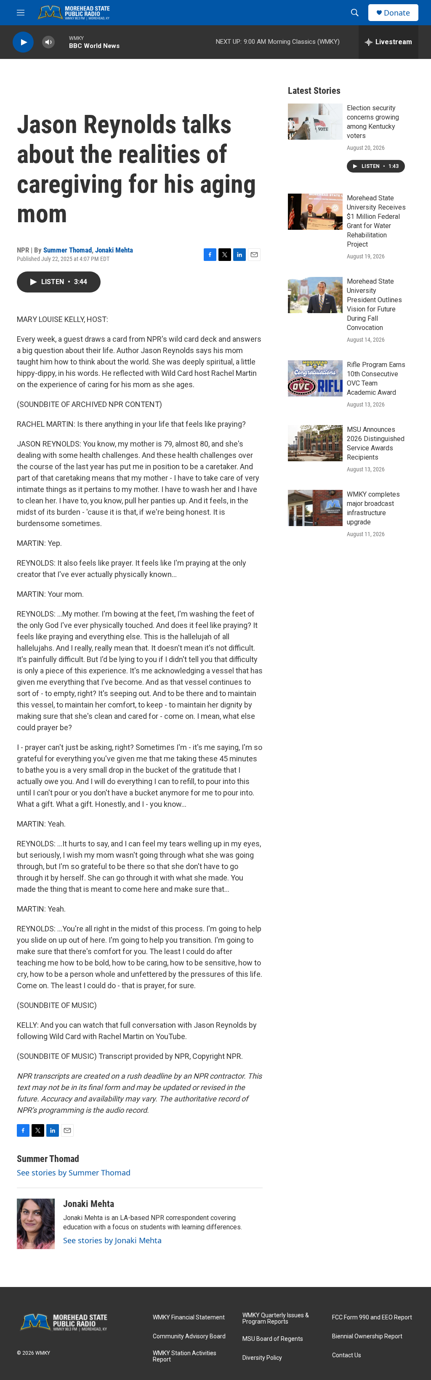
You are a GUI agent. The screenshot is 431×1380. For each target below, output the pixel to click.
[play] (23, 42)
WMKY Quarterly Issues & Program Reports (275, 1318)
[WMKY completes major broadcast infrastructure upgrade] (315, 508)
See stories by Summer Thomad (73, 1172)
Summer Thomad (67, 250)
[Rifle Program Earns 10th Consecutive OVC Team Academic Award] (315, 378)
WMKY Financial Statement (189, 1317)
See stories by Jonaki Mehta (112, 1240)
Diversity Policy (262, 1358)
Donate (397, 12)
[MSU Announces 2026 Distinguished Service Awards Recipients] (315, 443)
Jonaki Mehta (114, 250)
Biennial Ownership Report (367, 1336)
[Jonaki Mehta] (36, 1224)
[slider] (62, 41)
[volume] (48, 42)
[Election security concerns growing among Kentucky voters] (315, 122)
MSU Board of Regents (272, 1339)
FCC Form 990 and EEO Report (372, 1317)
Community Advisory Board (189, 1336)
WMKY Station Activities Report (184, 1356)
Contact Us (346, 1355)
